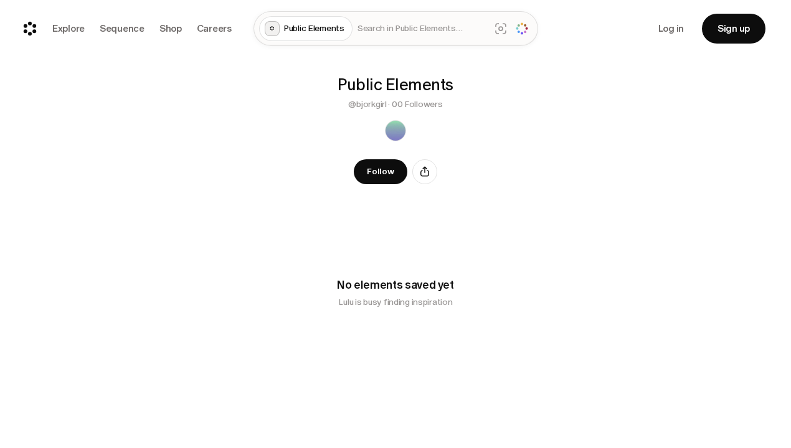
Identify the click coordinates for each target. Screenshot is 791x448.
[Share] (424, 171)
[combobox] (421, 29)
